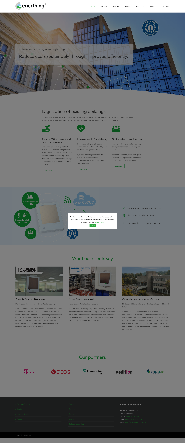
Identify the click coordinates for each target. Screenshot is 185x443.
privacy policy (99, 222)
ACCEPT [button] (93, 225)
